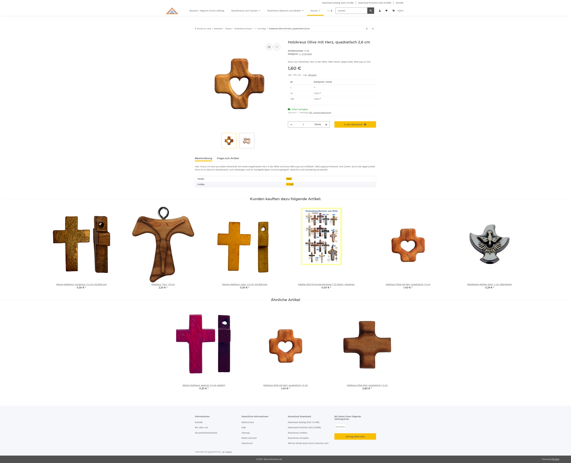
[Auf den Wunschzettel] (277, 47)
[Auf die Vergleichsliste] (269, 47)
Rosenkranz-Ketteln (297, 432)
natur (289, 179)
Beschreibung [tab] (203, 158)
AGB (243, 427)
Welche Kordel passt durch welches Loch (308, 443)
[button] (380, 10)
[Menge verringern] (291, 124)
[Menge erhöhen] (326, 124)
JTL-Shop (555, 459)
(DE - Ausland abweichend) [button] (320, 112)
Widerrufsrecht (249, 438)
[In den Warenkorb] (197, 38)
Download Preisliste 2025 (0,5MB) (374, 2)
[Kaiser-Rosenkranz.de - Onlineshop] (172, 10)
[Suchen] (370, 10)
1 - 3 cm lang (305, 53)
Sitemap (245, 432)
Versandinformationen (206, 432)
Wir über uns (201, 427)
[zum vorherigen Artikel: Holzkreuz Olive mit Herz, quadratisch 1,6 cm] (373, 28)
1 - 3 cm (290, 184)
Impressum (247, 443)
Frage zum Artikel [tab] (228, 158)
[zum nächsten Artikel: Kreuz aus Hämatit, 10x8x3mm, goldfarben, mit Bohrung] (367, 28)
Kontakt (399, 2)
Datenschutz (247, 422)
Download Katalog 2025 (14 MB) (337, 2)
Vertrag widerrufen (355, 436)
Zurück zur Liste (204, 28)
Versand (312, 75)
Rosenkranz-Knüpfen (298, 438)
